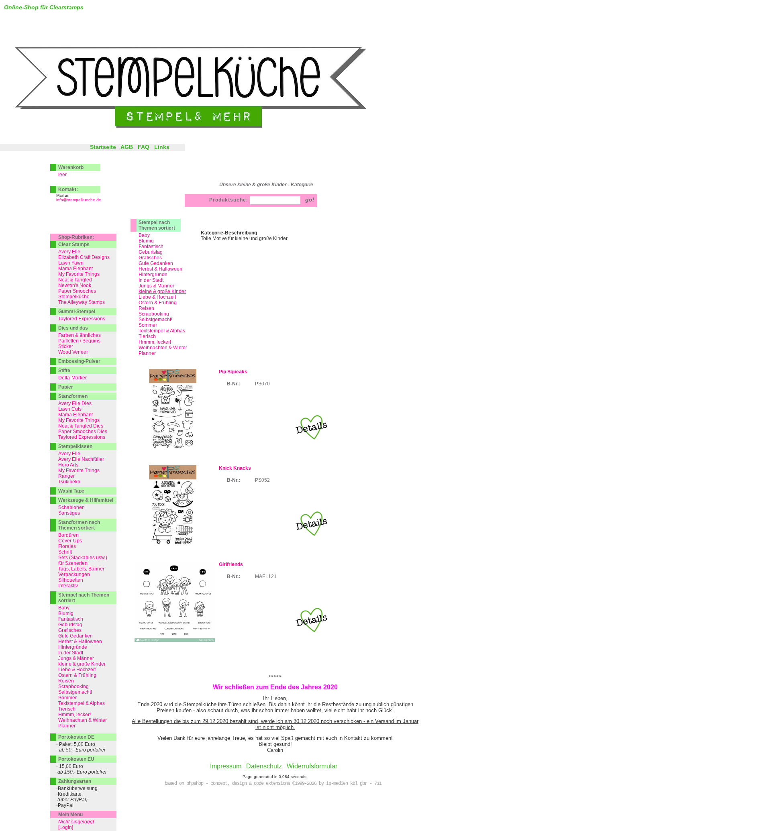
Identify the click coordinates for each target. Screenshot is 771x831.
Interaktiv (68, 586)
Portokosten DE (76, 737)
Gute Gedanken (156, 263)
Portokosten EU (76, 759)
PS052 (262, 480)
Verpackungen (74, 574)
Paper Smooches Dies (82, 431)
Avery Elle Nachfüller (81, 459)
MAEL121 (266, 576)
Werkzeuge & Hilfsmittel (85, 500)
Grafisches (150, 258)
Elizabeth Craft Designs (84, 257)
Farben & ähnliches (79, 335)
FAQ (143, 147)
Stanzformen (73, 396)
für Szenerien (73, 563)
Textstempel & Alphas (162, 331)
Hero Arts (68, 465)
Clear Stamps (74, 244)
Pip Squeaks (233, 372)
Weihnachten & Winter (163, 347)
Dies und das (73, 328)
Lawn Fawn (71, 263)
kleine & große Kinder (82, 664)
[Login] (65, 827)
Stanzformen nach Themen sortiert (79, 525)
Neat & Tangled (75, 280)
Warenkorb (71, 167)
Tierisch (147, 336)
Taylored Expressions (81, 319)
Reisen (146, 308)
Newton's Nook (74, 285)
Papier (65, 387)
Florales (67, 546)
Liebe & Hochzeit (157, 297)
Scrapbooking (154, 314)
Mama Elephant (75, 268)
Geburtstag (151, 252)
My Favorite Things (79, 274)
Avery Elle (69, 252)
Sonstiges (69, 513)
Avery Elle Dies (75, 403)
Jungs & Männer (156, 286)
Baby (144, 235)
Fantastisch (151, 246)
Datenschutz (264, 766)
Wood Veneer (73, 352)
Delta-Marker (72, 378)
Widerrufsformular (312, 766)
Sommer (148, 325)
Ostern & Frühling (158, 303)
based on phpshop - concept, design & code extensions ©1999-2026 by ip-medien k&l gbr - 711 (273, 783)
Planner (147, 353)
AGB (126, 147)
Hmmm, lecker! (155, 342)
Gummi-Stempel (76, 311)
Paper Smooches (77, 291)
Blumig (146, 241)
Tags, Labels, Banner (81, 569)
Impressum (225, 766)
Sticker (65, 346)
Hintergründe (153, 274)
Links (161, 147)
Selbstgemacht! (155, 319)
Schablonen (71, 507)
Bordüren (68, 535)
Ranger (66, 476)
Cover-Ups (70, 541)
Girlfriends (231, 564)
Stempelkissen (75, 446)
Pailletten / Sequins (79, 341)
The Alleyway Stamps (81, 302)
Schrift (65, 552)
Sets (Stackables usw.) (82, 557)
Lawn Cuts (70, 409)
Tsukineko (69, 482)
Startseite (103, 147)
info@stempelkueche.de (78, 200)
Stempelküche (74, 296)
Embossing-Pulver (79, 361)
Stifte (64, 370)
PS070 (262, 384)
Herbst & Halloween (160, 269)
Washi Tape (71, 491)
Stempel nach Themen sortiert (157, 225)
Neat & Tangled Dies (80, 426)
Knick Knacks (235, 468)
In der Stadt (151, 280)
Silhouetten (70, 580)
